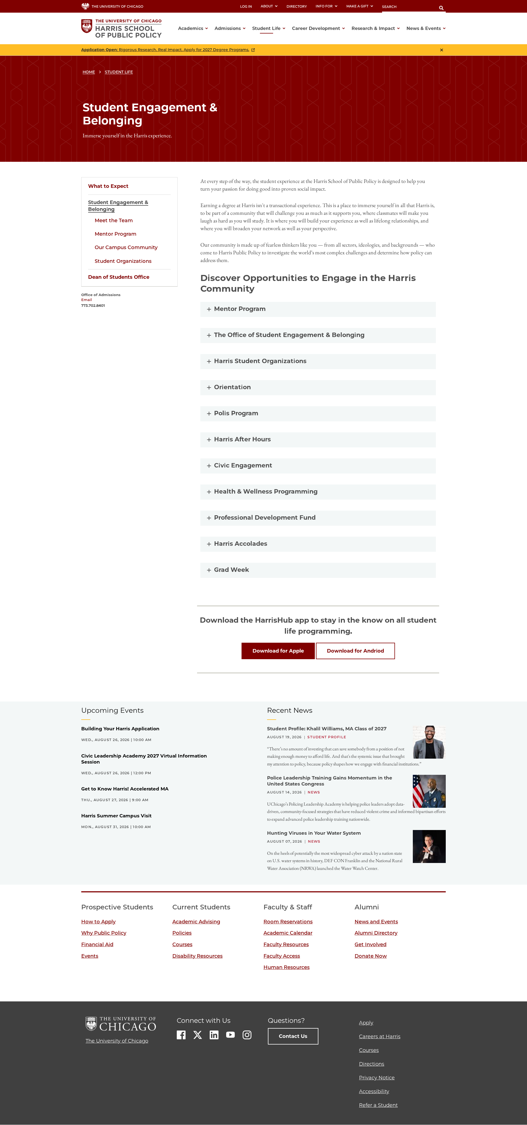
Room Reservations (288, 922)
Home (89, 71)
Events (89, 956)
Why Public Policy (103, 933)
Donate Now (371, 956)
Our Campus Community (126, 247)
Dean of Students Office (118, 277)
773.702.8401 (93, 305)
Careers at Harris (379, 1037)
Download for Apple (278, 651)
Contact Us (293, 1036)
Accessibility (374, 1091)
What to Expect (108, 186)
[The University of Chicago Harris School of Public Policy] (123, 28)
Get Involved (370, 945)
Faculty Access (282, 956)
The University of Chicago (117, 1041)
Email (86, 299)
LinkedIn (214, 1035)
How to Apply (98, 922)
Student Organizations (123, 261)
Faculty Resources (286, 945)
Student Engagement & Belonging (118, 205)
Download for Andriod (355, 651)
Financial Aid (97, 945)
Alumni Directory (376, 933)
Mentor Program (115, 234)
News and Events (376, 922)
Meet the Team (114, 221)
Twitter (197, 1035)
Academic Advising (196, 922)
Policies (182, 933)
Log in (246, 6)
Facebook (181, 1035)
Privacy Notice (377, 1078)
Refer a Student (378, 1105)
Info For (324, 6)
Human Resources (287, 967)
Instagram (247, 1035)
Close (442, 50)
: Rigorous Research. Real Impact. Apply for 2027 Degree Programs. (165, 50)
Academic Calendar (288, 933)
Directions (371, 1064)
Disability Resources (197, 956)
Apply (366, 1023)
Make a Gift (357, 6)
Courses (182, 945)
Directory (297, 6)
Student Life (119, 71)
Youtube (230, 1035)
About (267, 6)
